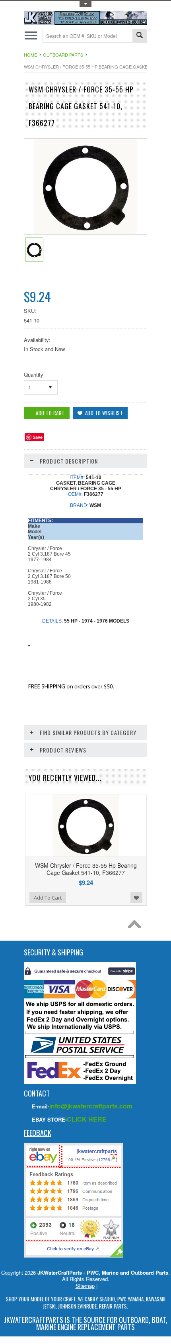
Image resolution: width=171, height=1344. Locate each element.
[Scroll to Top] (136, 926)
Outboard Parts (63, 54)
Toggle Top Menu (85, 4)
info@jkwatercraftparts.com (90, 1105)
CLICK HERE (87, 1119)
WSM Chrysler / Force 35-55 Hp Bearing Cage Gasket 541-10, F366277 (86, 868)
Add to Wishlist (136, 897)
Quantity (33, 374)
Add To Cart (48, 897)
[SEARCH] (139, 36)
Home (30, 54)
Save (38, 437)
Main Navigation (31, 36)
